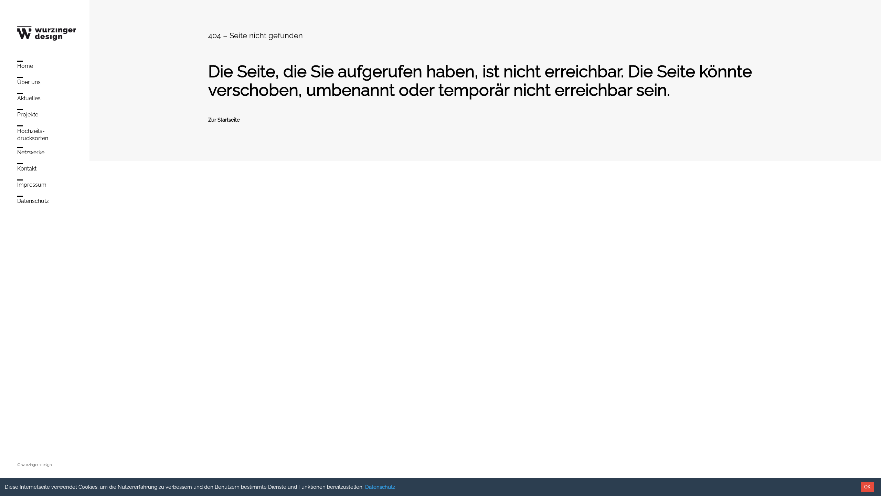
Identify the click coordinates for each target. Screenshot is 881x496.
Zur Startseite (224, 120)
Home (25, 66)
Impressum (31, 185)
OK (867, 486)
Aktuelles (29, 98)
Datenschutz (380, 487)
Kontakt (26, 168)
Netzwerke (30, 152)
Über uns (29, 82)
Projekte (27, 114)
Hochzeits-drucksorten (32, 135)
